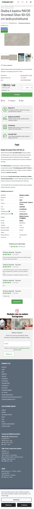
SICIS (3, 419)
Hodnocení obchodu (17, 243)
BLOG (3, 371)
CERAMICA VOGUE (6, 426)
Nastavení (16, 499)
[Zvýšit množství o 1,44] (31, 88)
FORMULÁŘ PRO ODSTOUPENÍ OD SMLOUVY (12, 397)
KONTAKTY (4, 367)
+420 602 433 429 (18, 457)
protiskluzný (22, 209)
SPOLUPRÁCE (5, 381)
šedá (20, 200)
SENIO (3, 421)
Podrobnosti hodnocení (24, 23)
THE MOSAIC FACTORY (7, 414)
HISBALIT (4, 410)
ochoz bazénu (23, 202)
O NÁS (3, 369)
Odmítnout (8, 505)
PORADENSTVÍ (5, 385)
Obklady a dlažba (24, 195)
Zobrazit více (17, 301)
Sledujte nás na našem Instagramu (17, 315)
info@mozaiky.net (10, 459)
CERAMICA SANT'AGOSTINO (8, 424)
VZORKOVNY (5, 378)
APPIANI (4, 412)
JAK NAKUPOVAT (6, 383)
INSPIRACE (4, 374)
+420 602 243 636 (8, 457)
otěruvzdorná (23, 213)
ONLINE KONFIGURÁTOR (7, 395)
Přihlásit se (9, 354)
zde (7, 495)
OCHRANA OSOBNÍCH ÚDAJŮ (8, 399)
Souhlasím (24, 505)
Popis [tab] (17, 144)
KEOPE (3, 417)
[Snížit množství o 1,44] (23, 88)
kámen (21, 220)
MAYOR (6, 25)
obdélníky (22, 206)
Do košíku (17, 94)
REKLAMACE (5, 388)
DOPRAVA (4, 376)
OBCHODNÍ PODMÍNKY (7, 390)
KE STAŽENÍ (4, 392)
